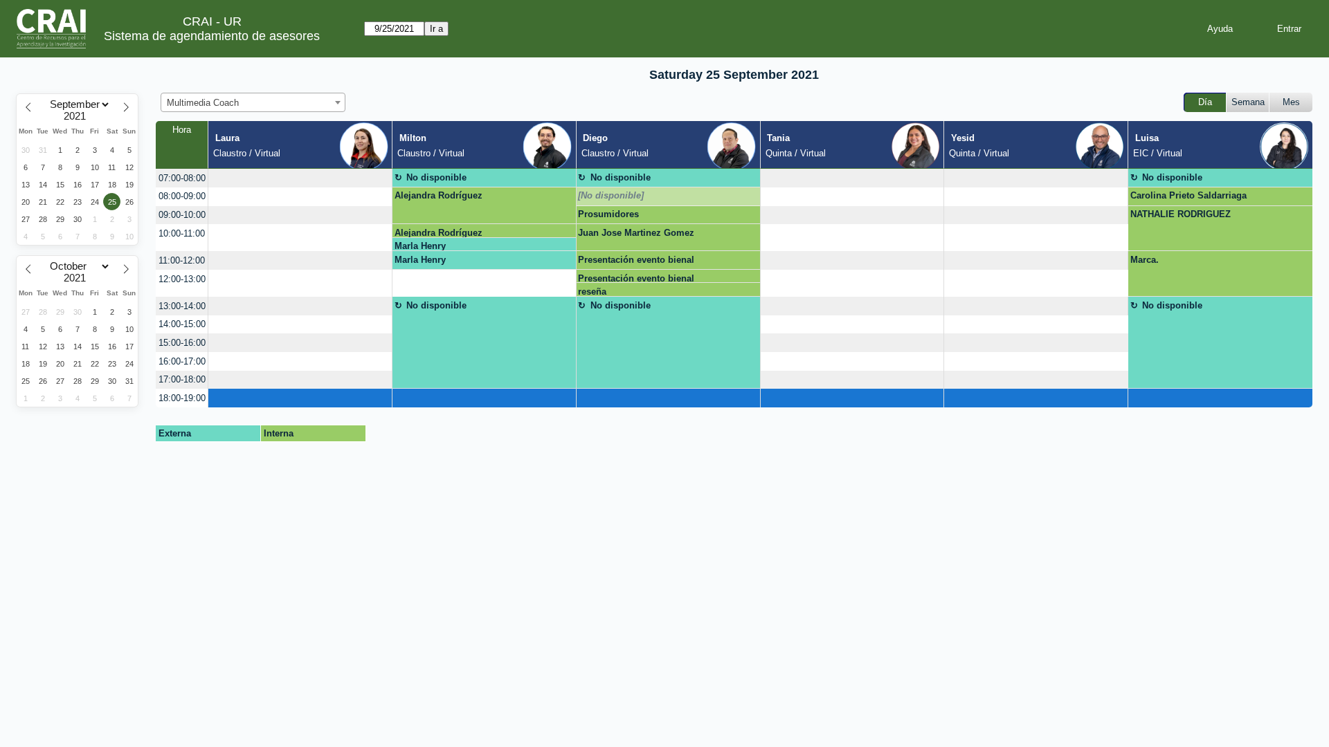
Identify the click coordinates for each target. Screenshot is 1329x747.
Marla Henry (420, 246)
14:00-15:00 (182, 324)
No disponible (436, 177)
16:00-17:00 (182, 361)
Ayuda (1220, 29)
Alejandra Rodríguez (438, 195)
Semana (1248, 102)
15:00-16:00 (182, 343)
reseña (592, 291)
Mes (1291, 102)
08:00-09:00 (182, 196)
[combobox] (253, 102)
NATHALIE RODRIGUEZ (1180, 214)
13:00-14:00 (182, 306)
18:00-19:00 (182, 398)
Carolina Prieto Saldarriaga (1188, 195)
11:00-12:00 (182, 260)
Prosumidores (608, 214)
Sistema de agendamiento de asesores (212, 36)
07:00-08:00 (182, 178)
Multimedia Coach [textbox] (203, 103)
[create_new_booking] (300, 178)
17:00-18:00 (182, 379)
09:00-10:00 (182, 215)
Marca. (1144, 260)
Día (1205, 102)
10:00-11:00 (182, 233)
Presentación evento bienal (636, 260)
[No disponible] (611, 195)
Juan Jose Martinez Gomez (636, 233)
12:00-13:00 (182, 279)
